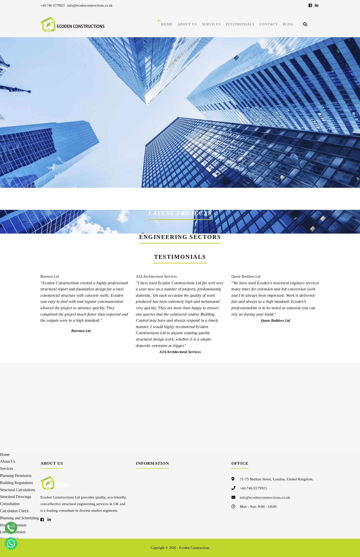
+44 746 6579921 (52, 5)
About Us (187, 24)
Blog (288, 24)
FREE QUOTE (272, 198)
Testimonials (240, 24)
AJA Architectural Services (156, 276)
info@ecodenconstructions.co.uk (89, 5)
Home (167, 24)
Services (211, 24)
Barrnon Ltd (49, 276)
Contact (268, 24)
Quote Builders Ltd (246, 276)
